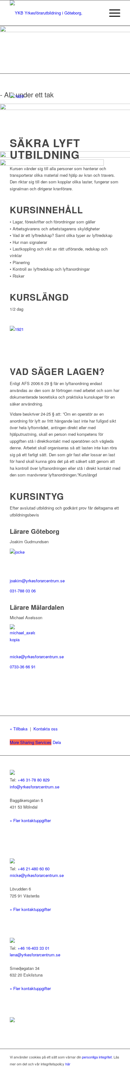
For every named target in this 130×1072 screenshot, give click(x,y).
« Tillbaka (18, 729)
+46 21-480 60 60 (34, 869)
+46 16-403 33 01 (34, 948)
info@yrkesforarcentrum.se (34, 787)
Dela (35, 742)
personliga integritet (97, 1056)
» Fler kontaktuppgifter (30, 820)
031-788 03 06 (23, 591)
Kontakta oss (45, 729)
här (67, 1063)
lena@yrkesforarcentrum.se (35, 955)
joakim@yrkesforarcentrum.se (37, 581)
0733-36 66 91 (23, 667)
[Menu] (111, 13)
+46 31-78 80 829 (34, 780)
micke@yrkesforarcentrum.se (37, 657)
